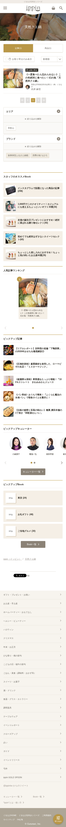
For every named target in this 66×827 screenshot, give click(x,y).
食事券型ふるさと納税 (18, 155)
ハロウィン (8, 629)
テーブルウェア (10, 716)
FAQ (19, 820)
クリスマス (8, 638)
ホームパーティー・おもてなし (17, 612)
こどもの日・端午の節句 (14, 664)
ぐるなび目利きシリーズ (29, 815)
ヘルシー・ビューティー (14, 621)
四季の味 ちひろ (40, 155)
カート (53, 8)
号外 (5, 768)
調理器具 (7, 708)
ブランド (11, 138)
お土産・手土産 (10, 603)
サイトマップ (9, 820)
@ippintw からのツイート (15, 785)
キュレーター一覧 (11, 797)
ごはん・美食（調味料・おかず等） (19, 673)
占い (5, 742)
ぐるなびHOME (9, 815)
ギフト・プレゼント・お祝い (16, 595)
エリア (9, 111)
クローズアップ (10, 734)
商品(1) (48, 48)
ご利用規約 (46, 815)
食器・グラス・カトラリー (15, 699)
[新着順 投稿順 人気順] (52, 59)
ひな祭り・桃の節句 (12, 655)
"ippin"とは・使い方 (12, 802)
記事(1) (18, 48)
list (28, 575)
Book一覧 (37, 797)
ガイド (6, 751)
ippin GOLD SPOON (12, 777)
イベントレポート (11, 725)
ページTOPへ (33, 567)
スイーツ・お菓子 (11, 682)
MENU (5, 8)
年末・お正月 (9, 647)
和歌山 (11, 128)
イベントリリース (11, 760)
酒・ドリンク (9, 690)
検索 (61, 8)
